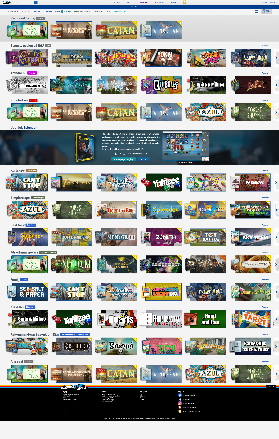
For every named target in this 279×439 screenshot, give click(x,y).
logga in (272, 2)
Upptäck (144, 159)
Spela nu (116, 2)
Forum (173, 2)
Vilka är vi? (66, 396)
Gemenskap (159, 2)
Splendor (30, 127)
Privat (167, 418)
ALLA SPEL (133, 7)
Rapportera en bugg (108, 400)
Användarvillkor (150, 418)
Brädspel (144, 2)
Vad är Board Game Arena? (71, 394)
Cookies (173, 418)
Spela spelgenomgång (123, 159)
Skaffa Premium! (107, 401)
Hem (141, 394)
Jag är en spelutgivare (108, 394)
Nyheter (130, 2)
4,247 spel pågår (185, 162)
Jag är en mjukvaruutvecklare (111, 396)
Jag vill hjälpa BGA (107, 398)
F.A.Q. (65, 398)
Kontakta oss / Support (70, 400)
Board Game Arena (109, 418)
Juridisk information (138, 418)
